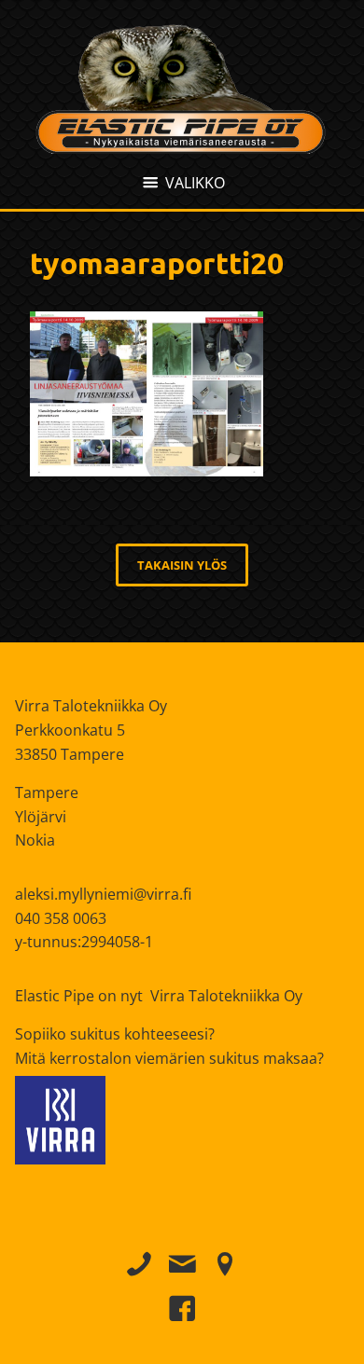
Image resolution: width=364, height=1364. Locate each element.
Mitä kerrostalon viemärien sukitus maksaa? (169, 1058)
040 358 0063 (60, 918)
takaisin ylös (182, 565)
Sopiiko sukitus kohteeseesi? (115, 1034)
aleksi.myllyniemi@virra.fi (103, 894)
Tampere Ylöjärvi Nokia (46, 816)
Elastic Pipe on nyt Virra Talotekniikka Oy (158, 995)
